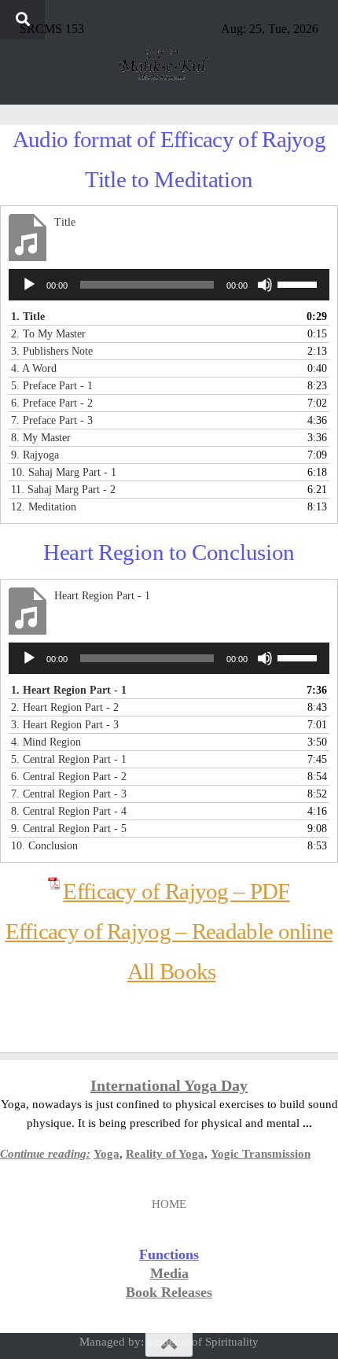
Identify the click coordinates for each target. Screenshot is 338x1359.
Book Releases (169, 1292)
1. (28, 316)
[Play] (29, 285)
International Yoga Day (169, 1085)
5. (52, 386)
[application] (169, 284)
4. (34, 368)
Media (169, 1273)
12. (43, 507)
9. (35, 455)
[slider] (299, 283)
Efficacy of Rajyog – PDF (176, 891)
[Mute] (265, 285)
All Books (171, 971)
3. (52, 351)
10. (63, 472)
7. (52, 420)
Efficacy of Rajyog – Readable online (169, 931)
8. (41, 438)
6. (52, 403)
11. (63, 489)
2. (48, 334)
